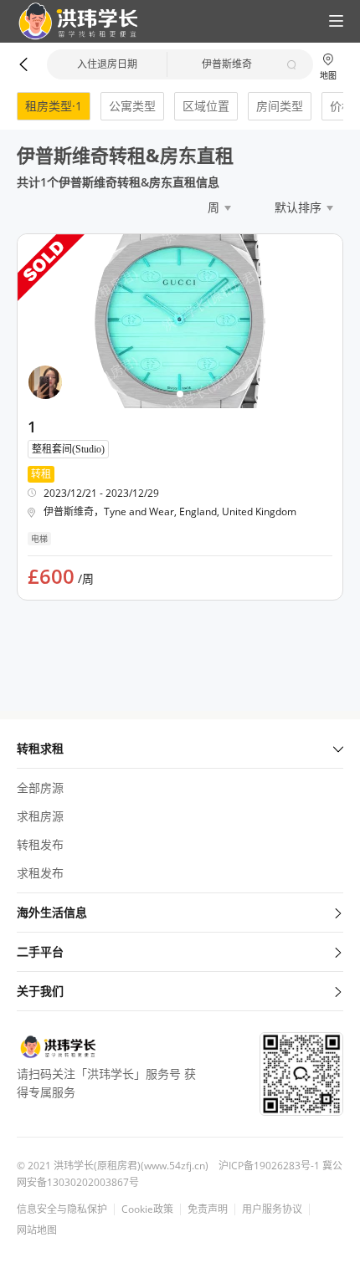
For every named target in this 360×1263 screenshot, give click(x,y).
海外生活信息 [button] (52, 912)
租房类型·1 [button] (53, 106)
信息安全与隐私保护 (62, 1209)
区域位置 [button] (206, 106)
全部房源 (40, 787)
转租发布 (40, 844)
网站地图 (37, 1230)
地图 (328, 74)
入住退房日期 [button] (107, 64)
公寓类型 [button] (132, 106)
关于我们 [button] (40, 991)
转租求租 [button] (40, 748)
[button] (71, 21)
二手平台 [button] (40, 951)
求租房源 (40, 816)
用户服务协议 (272, 1209)
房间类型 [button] (279, 106)
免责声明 (208, 1209)
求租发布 (40, 873)
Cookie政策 (147, 1209)
